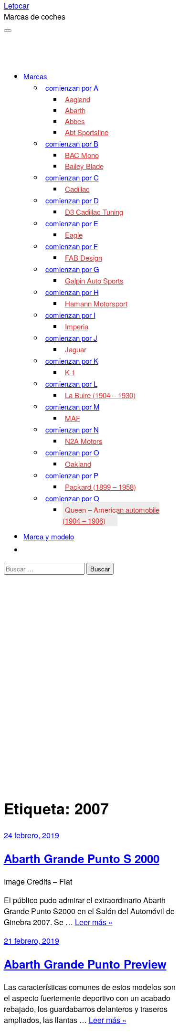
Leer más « (94, 922)
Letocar (16, 5)
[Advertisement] (89, 697)
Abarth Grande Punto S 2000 (81, 858)
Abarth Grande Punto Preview (85, 964)
